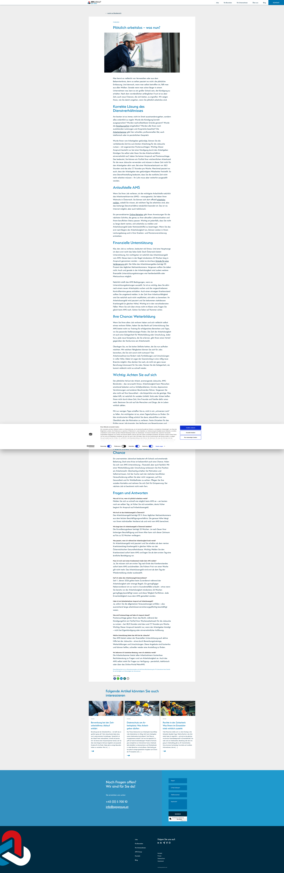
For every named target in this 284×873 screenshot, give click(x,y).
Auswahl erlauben (190, 432)
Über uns (255, 2)
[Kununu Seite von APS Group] (161, 842)
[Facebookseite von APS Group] (166, 842)
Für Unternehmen (242, 2)
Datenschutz (161, 858)
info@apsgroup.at (117, 806)
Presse (159, 856)
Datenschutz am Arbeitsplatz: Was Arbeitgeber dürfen (138, 725)
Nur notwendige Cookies (190, 437)
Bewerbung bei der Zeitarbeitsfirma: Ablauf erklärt (102, 725)
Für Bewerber (228, 2)
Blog (264, 2)
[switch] (124, 446)
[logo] (94, 4)
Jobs (217, 2)
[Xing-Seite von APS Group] (164, 842)
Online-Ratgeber (136, 214)
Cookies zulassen (190, 427)
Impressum (161, 861)
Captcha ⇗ (184, 820)
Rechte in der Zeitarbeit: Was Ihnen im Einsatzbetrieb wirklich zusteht (174, 725)
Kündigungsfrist (122, 126)
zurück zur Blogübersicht (114, 13)
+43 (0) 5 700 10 (116, 801)
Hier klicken (179, 819)
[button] (114, 678)
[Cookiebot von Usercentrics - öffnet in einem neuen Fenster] (90, 446)
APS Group (138, 852)
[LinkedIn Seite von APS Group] (158, 842)
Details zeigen (159, 446)
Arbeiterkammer (120, 132)
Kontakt (276, 2)
